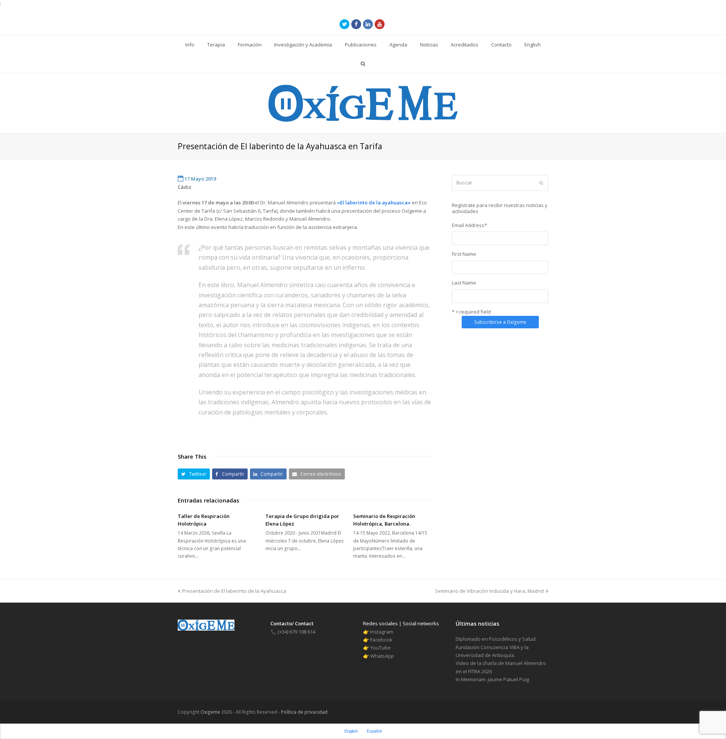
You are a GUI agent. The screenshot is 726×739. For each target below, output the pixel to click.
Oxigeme (210, 712)
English (351, 731)
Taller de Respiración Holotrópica (204, 520)
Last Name (464, 282)
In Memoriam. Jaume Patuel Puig (492, 679)
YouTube (380, 647)
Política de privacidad (303, 712)
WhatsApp (382, 655)
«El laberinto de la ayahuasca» (374, 202)
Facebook (381, 639)
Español (374, 731)
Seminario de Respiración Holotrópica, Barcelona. (384, 520)
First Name (464, 253)
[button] (194, 473)
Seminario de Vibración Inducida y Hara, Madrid (489, 590)
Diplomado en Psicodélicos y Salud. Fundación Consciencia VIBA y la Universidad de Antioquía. (496, 647)
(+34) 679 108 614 (292, 631)
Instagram (381, 631)
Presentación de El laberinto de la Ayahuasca (234, 590)
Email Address (469, 225)
